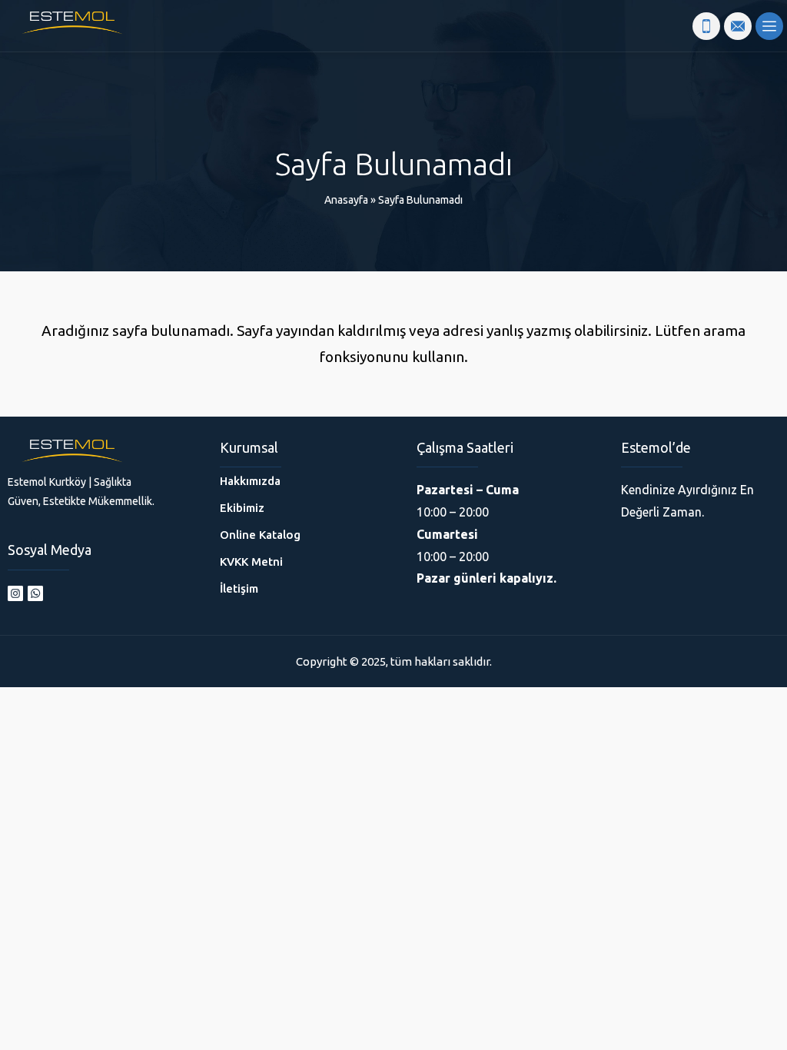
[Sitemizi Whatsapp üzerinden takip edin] (35, 593)
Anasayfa (346, 200)
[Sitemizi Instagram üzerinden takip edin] (15, 593)
